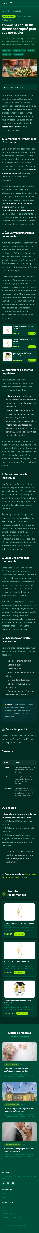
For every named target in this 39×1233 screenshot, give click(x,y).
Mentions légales (8, 1214)
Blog (3, 1197)
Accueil (4, 1194)
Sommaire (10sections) (14, 87)
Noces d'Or (6, 11)
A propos (5, 1207)
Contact (4, 1210)
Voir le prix (32, 333)
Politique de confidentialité (11, 1217)
